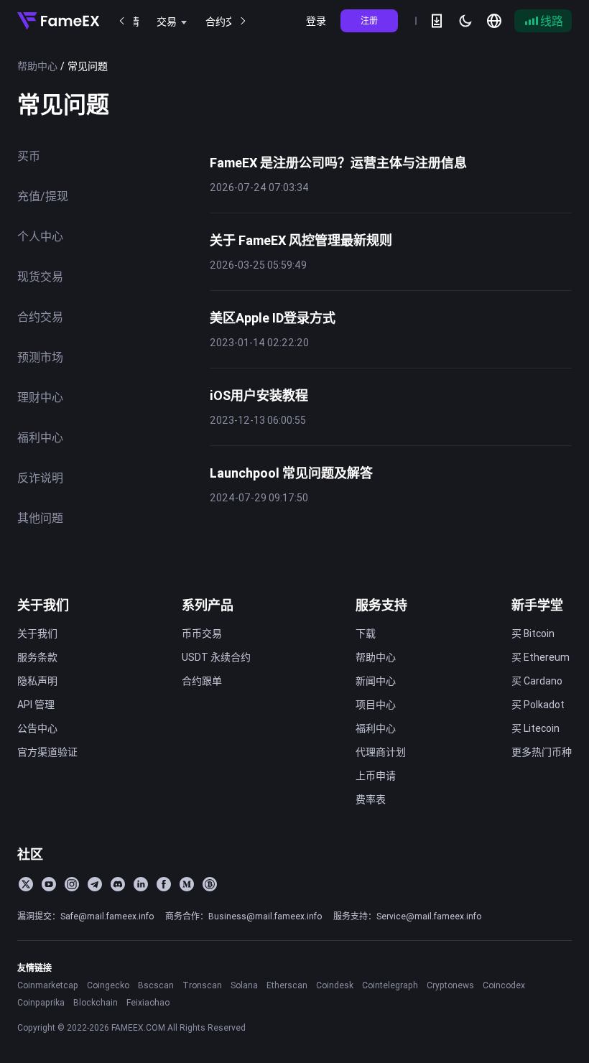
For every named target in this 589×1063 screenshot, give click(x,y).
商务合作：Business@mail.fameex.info (243, 916)
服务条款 (37, 657)
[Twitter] (25, 884)
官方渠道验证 (47, 752)
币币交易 (202, 633)
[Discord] (117, 884)
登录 (316, 20)
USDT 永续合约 (216, 657)
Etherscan (286, 985)
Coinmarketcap (47, 985)
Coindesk (334, 985)
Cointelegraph (390, 985)
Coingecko (108, 985)
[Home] (58, 20)
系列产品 (207, 605)
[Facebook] (163, 884)
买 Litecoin (535, 728)
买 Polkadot (538, 704)
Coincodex (504, 985)
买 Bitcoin (533, 633)
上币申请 (376, 775)
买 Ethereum (540, 657)
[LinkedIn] (140, 884)
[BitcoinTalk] (209, 884)
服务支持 (381, 605)
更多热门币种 (541, 752)
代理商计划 (381, 752)
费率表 (371, 799)
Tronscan (202, 985)
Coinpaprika (41, 1002)
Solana (244, 985)
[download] (436, 20)
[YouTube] (48, 884)
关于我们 (43, 605)
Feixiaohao (148, 1002)
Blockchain (95, 1002)
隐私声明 (37, 680)
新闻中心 (376, 680)
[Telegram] (94, 884)
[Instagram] (71, 884)
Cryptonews (450, 985)
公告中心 (37, 728)
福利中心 (376, 728)
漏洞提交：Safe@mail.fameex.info (85, 916)
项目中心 (376, 704)
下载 (366, 633)
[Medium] (186, 884)
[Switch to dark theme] (465, 20)
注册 (369, 20)
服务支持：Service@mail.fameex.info (407, 916)
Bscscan (156, 985)
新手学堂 (537, 605)
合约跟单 (202, 680)
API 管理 (36, 704)
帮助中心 (37, 66)
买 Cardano (536, 680)
